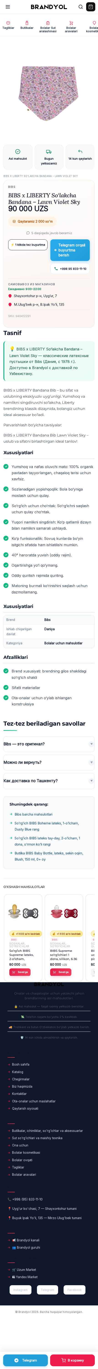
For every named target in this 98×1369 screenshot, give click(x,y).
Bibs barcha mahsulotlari (33, 814)
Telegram (47, 1290)
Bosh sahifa (20, 1064)
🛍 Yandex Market (25, 1277)
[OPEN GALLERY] (49, 92)
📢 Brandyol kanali (25, 1240)
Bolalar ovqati (22, 1160)
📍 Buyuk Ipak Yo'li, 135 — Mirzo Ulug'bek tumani (45, 1218)
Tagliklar (18, 1167)
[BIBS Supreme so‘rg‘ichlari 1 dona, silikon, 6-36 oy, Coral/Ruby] (63, 913)
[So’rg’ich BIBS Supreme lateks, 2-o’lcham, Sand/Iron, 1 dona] (23, 913)
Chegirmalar (21, 1079)
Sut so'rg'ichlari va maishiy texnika (37, 1138)
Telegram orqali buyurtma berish (71, 250)
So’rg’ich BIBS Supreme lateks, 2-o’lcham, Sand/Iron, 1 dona (22, 955)
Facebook (74, 1290)
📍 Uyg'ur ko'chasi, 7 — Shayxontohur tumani (42, 1208)
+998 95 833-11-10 (73, 268)
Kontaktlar (19, 1094)
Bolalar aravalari (24, 1174)
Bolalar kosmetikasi (26, 1152)
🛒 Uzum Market (24, 1270)
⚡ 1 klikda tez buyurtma (28, 244)
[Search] (81, 7)
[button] (20, 972)
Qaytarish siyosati (25, 1108)
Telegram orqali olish (25, 1360)
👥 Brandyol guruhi (26, 1247)
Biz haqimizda (22, 1086)
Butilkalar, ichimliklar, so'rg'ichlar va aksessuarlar (47, 1131)
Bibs (11, 186)
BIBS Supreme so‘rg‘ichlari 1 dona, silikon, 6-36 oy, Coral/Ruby (63, 955)
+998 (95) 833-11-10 (27, 1199)
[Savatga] (72, 1360)
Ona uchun (20, 1145)
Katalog (17, 1072)
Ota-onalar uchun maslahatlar (34, 1101)
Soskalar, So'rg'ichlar (19, 945)
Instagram (20, 1290)
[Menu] (8, 7)
